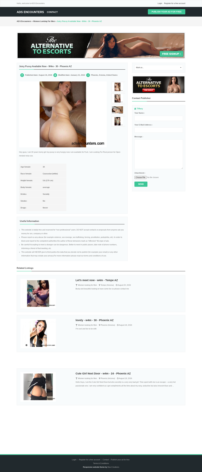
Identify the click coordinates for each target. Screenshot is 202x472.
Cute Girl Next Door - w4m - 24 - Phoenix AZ (103, 373)
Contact (52, 12)
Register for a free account (174, 3)
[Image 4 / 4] (118, 121)
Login (160, 3)
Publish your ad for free (167, 12)
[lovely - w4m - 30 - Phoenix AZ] (45, 333)
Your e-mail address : (143, 125)
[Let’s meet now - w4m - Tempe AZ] (45, 293)
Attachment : (139, 173)
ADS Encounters (30, 12)
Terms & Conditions (101, 463)
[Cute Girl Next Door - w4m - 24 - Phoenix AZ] (45, 387)
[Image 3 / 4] (118, 109)
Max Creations (113, 467)
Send (141, 184)
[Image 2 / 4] (118, 98)
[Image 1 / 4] (63, 114)
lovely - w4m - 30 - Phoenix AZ (95, 320)
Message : (138, 137)
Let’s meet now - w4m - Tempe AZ (97, 280)
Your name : (139, 113)
